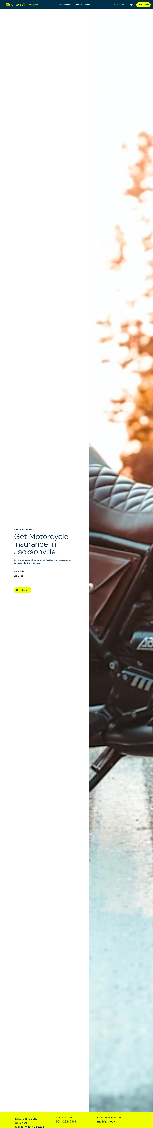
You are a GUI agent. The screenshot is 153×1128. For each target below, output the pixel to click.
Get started (22, 590)
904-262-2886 (118, 5)
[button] (66, 4)
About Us (78, 4)
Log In (131, 5)
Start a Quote (143, 5)
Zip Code (18, 576)
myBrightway (106, 1121)
